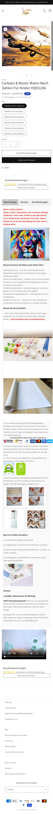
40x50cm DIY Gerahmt (13, 111)
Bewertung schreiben (26, 187)
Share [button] (7, 167)
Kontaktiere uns (11, 719)
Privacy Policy (10, 708)
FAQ (6, 730)
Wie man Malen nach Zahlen (16, 735)
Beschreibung (10, 202)
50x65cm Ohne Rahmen (14, 117)
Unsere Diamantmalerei (14, 752)
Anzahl (4, 139)
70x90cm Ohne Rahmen (14, 128)
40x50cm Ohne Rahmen (14, 106)
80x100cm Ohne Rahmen (14, 134)
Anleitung (9, 741)
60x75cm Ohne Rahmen (14, 122)
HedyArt (23, 809)
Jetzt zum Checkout (26, 160)
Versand (10, 97)
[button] (3, 11)
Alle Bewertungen (40, 202)
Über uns (8, 702)
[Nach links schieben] (21, 75)
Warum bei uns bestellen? (15, 774)
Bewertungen (10, 746)
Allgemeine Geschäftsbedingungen (19, 713)
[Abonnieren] (45, 790)
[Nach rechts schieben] (32, 75)
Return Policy (10, 763)
